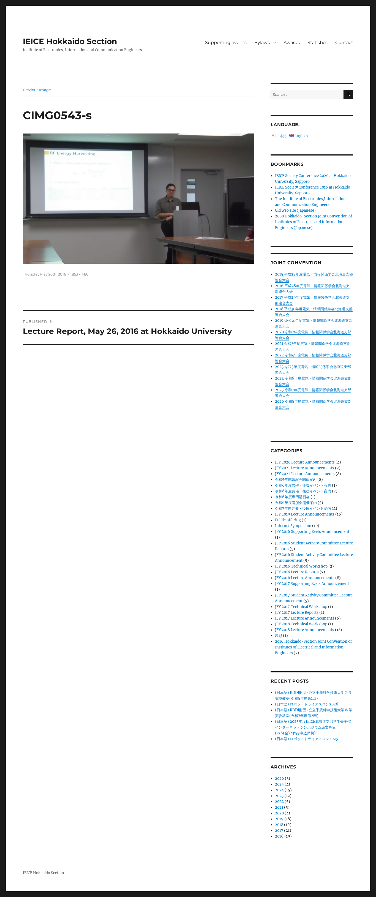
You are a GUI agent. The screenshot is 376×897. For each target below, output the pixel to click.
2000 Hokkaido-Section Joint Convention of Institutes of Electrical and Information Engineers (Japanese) (313, 222)
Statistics (317, 42)
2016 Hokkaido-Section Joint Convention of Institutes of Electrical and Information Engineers (313, 647)
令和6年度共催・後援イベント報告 (303, 485)
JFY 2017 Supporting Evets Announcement (312, 583)
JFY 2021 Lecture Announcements (304, 468)
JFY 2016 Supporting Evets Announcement (312, 531)
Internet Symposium (293, 526)
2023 (279, 796)
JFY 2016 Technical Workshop (301, 566)
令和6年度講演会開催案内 (296, 502)
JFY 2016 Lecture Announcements (304, 578)
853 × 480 (80, 274)
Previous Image (37, 90)
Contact (344, 42)
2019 (279, 819)
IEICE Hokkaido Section (70, 41)
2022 (279, 801)
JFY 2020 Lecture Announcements (305, 462)
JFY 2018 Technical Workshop (301, 624)
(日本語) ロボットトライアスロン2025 (306, 739)
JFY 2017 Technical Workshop (301, 606)
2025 (279, 784)
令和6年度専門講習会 (292, 497)
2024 (279, 790)
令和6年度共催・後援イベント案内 (303, 491)
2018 (279, 824)
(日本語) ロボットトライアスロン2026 (306, 704)
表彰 (278, 635)
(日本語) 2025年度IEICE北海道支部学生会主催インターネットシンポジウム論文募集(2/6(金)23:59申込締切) (313, 727)
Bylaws (262, 42)
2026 (279, 778)
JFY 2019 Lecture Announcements (304, 514)
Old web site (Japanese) (295, 210)
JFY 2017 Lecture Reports (296, 612)
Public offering (288, 520)
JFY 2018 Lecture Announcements (304, 630)
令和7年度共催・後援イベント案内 (303, 508)
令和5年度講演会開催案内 (296, 479)
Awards (292, 42)
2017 (279, 830)
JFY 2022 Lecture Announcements (305, 473)
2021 (279, 807)
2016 (279, 836)
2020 (279, 813)
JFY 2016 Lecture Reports (297, 572)
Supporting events (226, 42)
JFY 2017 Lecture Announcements (304, 618)
